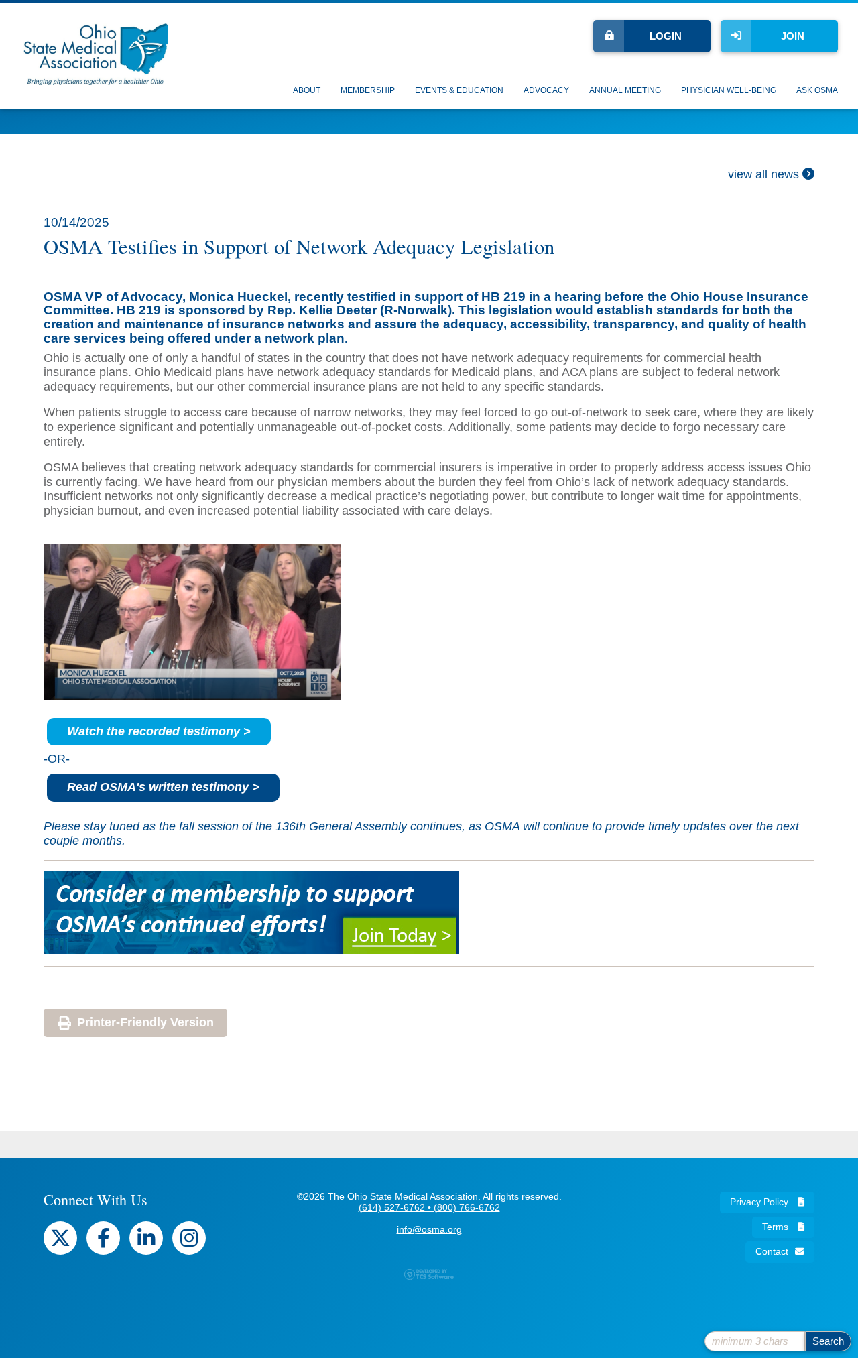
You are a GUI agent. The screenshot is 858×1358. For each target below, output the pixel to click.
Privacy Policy (760, 1202)
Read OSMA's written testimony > (163, 787)
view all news (765, 174)
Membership (368, 90)
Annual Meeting (625, 90)
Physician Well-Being (728, 90)
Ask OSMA (817, 90)
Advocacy (546, 90)
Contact (771, 1252)
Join (792, 36)
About (306, 90)
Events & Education (459, 90)
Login (666, 36)
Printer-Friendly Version (145, 1022)
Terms (776, 1227)
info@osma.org (429, 1230)
